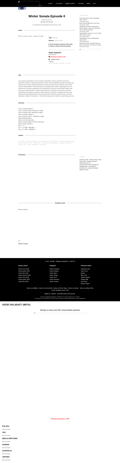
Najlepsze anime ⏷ (70, 3)
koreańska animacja (23, 142)
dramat (23, 141)
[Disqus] (46, 177)
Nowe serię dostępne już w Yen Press (89, 23)
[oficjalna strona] (49, 59)
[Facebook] (19, 8)
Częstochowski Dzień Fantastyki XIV (89, 164)
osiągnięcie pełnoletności (65, 142)
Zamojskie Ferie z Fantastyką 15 (88, 166)
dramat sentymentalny (54, 141)
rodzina (20, 144)
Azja (19, 141)
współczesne (35, 144)
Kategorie (53, 265)
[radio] (42, 22)
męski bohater (36, 142)
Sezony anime (23, 265)
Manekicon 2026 (84, 169)
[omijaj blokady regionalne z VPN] (49, 56)
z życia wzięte (42, 144)
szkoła (29, 144)
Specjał (54, 37)
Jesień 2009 (58, 40)
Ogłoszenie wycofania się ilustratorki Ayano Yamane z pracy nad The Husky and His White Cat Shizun (90, 28)
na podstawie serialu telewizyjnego (49, 142)
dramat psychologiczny (31, 141)
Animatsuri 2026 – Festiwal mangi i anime (90, 159)
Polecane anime (86, 265)
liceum (30, 142)
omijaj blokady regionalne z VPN (58, 56)
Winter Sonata (23, 243)
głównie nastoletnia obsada (67, 141)
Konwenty (81, 3)
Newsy (88, 3)
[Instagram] (22, 8)
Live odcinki (59, 3)
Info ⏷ (94, 3)
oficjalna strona (55, 59)
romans (25, 144)
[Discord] (24, 8)
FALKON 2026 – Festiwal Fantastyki (89, 168)
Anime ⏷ (50, 3)
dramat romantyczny (43, 141)
